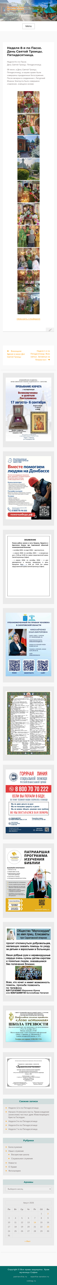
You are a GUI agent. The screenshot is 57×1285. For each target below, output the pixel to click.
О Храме (12, 1167)
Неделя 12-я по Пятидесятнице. (23, 1108)
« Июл (27, 1241)
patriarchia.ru (20, 1276)
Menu (28, 26)
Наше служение (16, 1151)
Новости (12, 1163)
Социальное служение (22, 1158)
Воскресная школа (20, 1154)
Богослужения (15, 1147)
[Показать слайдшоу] (28, 319)
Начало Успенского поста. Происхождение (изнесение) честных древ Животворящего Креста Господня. (28, 1114)
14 (35, 1222)
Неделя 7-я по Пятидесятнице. (23, 1129)
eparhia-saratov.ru (40, 1276)
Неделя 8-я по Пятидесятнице (22, 1125)
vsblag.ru (31, 1281)
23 (48, 1227)
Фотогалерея (14, 1171)
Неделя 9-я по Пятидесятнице (22, 1121)
